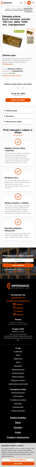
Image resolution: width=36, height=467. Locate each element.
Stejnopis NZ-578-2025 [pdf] (18, 334)
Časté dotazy (18, 403)
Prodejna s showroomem (18, 437)
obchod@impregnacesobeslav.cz (18, 301)
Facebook (19, 304)
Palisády (19, 8)
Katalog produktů (18, 417)
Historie (18, 355)
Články (18, 422)
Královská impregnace (18, 392)
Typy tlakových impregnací (18, 400)
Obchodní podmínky (18, 373)
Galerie (18, 362)
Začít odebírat (18, 265)
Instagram (19, 308)
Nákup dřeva (18, 366)
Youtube (19, 311)
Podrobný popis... (8, 64)
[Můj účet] (25, 3)
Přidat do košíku (18, 100)
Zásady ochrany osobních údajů (18, 384)
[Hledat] (21, 3)
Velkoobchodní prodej (18, 369)
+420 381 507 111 (18, 298)
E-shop (13, 8)
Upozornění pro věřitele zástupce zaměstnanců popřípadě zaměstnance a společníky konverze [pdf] (18, 338)
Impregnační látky (18, 407)
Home (7, 8)
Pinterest (19, 314)
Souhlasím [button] (18, 463)
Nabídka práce (18, 358)
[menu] (33, 3)
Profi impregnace (18, 396)
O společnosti (18, 351)
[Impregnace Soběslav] (6, 2)
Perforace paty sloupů (18, 410)
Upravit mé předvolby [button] (18, 460)
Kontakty (18, 427)
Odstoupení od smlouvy (18, 380)
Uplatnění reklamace (18, 376)
